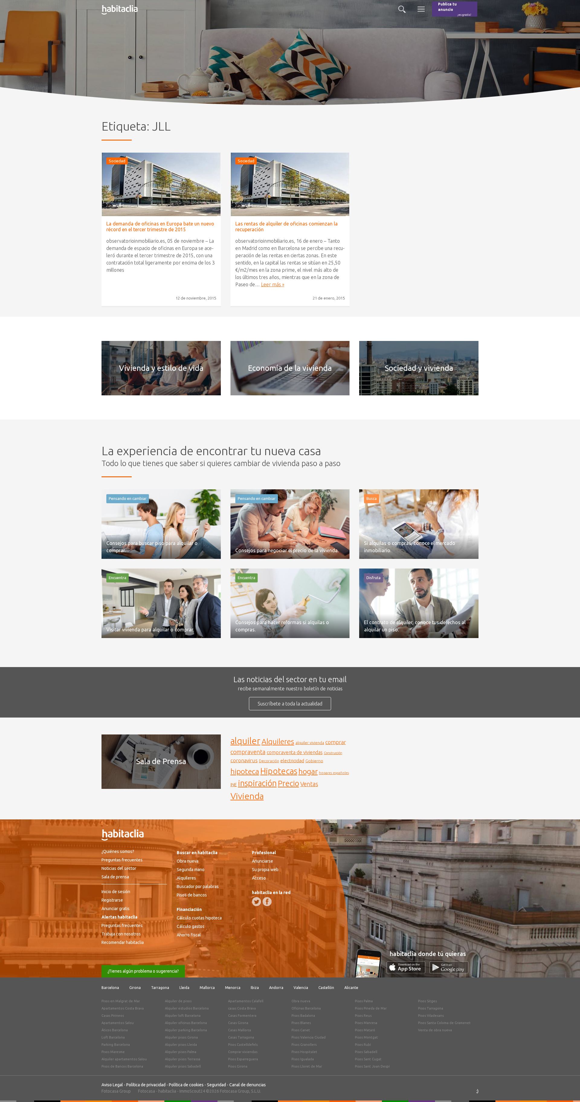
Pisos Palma (364, 1001)
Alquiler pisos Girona (181, 1037)
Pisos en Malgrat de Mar (121, 1001)
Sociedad (117, 161)
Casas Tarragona (241, 1037)
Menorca (232, 988)
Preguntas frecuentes (122, 859)
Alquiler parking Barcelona (186, 1030)
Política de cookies (186, 1084)
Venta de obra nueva (435, 1030)
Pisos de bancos (192, 895)
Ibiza (255, 988)
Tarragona (160, 988)
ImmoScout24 (192, 1091)
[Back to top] (566, 1088)
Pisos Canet (301, 1030)
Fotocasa (146, 1091)
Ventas (309, 784)
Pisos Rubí (363, 1044)
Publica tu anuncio (454, 9)
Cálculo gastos (191, 926)
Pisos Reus (363, 1015)
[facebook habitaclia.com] (267, 901)
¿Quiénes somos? (118, 851)
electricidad (292, 760)
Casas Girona (238, 1023)
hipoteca (244, 771)
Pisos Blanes (301, 1023)
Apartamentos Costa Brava (123, 1008)
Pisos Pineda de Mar (371, 1008)
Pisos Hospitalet (304, 1052)
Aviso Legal (112, 1084)
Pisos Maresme (113, 1052)
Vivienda (247, 796)
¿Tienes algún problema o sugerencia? (143, 971)
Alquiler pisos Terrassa (182, 1059)
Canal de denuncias (247, 1084)
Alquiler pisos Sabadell (183, 1066)
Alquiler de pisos (178, 1001)
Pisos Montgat (366, 1037)
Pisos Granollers (304, 1044)
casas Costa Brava (242, 1008)
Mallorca (207, 988)
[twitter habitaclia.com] (256, 901)
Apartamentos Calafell (245, 1001)
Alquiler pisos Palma (180, 1052)
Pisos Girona (237, 1066)
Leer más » (272, 284)
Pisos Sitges (427, 1001)
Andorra (276, 988)
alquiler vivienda (309, 743)
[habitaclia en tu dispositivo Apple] (408, 971)
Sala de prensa (115, 876)
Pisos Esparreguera (243, 1059)
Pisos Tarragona (430, 1008)
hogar (308, 771)
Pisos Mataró (365, 1030)
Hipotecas (278, 771)
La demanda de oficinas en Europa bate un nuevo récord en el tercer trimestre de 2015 (160, 226)
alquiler (245, 741)
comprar (335, 742)
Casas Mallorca (239, 1030)
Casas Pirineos (113, 1015)
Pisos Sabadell (366, 1052)
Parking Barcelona (116, 1044)
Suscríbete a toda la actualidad (290, 703)
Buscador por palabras (198, 886)
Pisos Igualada (303, 1059)
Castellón (326, 988)
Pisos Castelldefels (243, 1044)
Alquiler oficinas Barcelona (186, 1023)
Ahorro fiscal (189, 934)
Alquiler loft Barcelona (183, 1015)
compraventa (248, 752)
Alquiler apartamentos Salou (124, 1059)
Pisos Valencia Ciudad (309, 1037)
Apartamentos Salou (118, 1023)
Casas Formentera (242, 1015)
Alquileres (278, 741)
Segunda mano (191, 869)
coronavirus (244, 760)
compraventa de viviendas (295, 752)
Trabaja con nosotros (121, 934)
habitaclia (167, 1091)
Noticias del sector (119, 868)
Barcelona (110, 988)
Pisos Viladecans (431, 1015)
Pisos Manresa (366, 1023)
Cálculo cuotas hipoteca (199, 918)
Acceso (259, 878)
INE (233, 784)
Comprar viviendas (242, 1052)
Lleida (184, 988)
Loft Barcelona (113, 1037)
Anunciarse (262, 861)
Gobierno (314, 760)
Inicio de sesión (116, 891)
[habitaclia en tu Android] (449, 971)
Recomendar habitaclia (123, 942)
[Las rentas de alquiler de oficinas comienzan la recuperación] (290, 184)
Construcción (333, 753)
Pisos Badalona (303, 1015)
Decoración (269, 761)
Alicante (351, 988)
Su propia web (265, 869)
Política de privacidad (146, 1084)
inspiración (257, 783)
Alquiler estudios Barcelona (187, 1008)
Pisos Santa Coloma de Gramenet (444, 1023)
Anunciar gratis (116, 908)
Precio (288, 783)
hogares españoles (334, 773)
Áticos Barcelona (115, 1030)
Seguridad (216, 1084)
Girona (135, 988)
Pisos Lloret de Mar (307, 1066)
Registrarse (112, 900)
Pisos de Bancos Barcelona (122, 1066)
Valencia (301, 988)
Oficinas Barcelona (306, 1008)
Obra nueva (187, 861)
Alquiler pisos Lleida (181, 1044)
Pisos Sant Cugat (368, 1059)
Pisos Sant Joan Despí (372, 1066)
